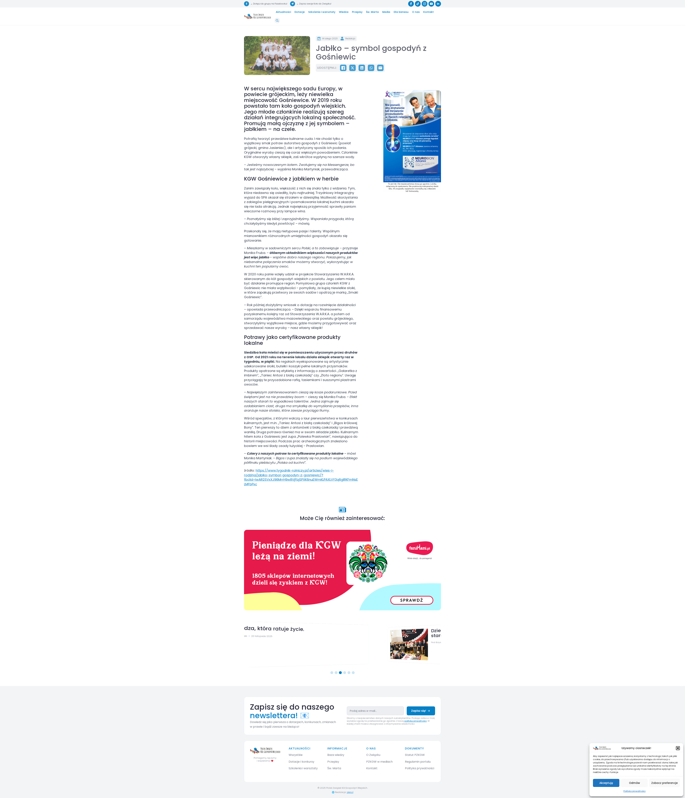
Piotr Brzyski (305, 642)
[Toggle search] (277, 20)
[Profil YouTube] (431, 4)
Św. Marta (372, 12)
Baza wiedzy (335, 755)
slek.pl (350, 792)
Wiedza (343, 12)
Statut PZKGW (415, 755)
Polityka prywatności (634, 791)
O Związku (373, 755)
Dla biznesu (401, 12)
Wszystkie (296, 755)
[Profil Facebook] (411, 4)
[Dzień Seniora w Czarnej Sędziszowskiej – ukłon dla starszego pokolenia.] (271, 644)
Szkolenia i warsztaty (321, 12)
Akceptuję (606, 783)
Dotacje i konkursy (301, 762)
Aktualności (283, 12)
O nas (416, 12)
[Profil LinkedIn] (438, 4)
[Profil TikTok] (418, 4)
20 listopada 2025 (325, 642)
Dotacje (300, 12)
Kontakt (428, 12)
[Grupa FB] (246, 3)
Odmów (634, 783)
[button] (678, 748)
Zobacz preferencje (664, 783)
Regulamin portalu (418, 762)
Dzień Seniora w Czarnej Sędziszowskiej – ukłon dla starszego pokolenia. (365, 631)
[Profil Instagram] (424, 4)
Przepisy (357, 12)
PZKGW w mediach (379, 762)
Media (386, 12)
